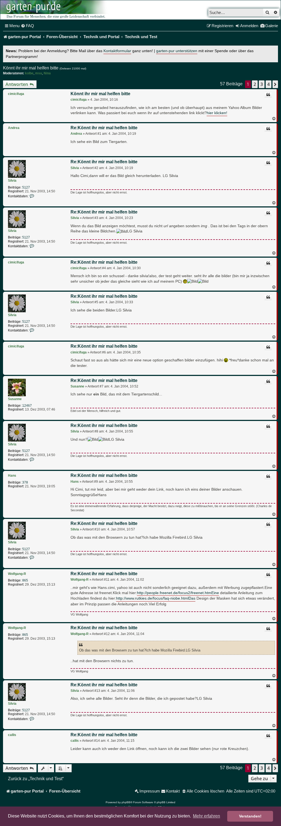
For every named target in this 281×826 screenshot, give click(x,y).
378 (25, 482)
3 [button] (261, 84)
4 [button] (268, 84)
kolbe (29, 73)
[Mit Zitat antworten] (268, 95)
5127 (26, 187)
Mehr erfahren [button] (206, 816)
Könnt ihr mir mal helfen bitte (30, 68)
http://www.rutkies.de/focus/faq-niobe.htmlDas (155, 598)
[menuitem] (27, 25)
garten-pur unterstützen (176, 51)
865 (25, 580)
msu (38, 73)
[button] (275, 84)
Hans (12, 475)
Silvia (12, 180)
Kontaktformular (117, 51)
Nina (47, 73)
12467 (27, 406)
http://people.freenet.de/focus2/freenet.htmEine (178, 593)
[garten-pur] (55, 9)
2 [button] (255, 84)
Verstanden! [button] (250, 816)
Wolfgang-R (17, 574)
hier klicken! (217, 113)
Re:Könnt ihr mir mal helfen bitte (104, 127)
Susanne (15, 399)
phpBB (126, 802)
